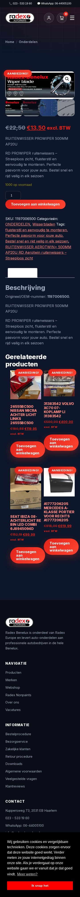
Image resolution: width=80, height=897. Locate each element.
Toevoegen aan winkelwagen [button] (27, 449)
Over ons (12, 702)
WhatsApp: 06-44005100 (24, 826)
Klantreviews (15, 786)
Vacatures (13, 710)
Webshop (12, 688)
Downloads (13, 764)
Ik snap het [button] (40, 885)
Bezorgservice (16, 742)
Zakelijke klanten (17, 749)
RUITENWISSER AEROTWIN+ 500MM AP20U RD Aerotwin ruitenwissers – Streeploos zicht (38, 252)
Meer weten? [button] (27, 874)
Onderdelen (28, 42)
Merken (11, 680)
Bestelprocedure (18, 734)
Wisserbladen (43, 224)
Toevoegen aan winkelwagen (35, 204)
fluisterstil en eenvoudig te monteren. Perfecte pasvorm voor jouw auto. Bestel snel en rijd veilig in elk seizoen (36, 235)
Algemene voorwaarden (23, 771)
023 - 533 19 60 (17, 818)
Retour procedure (18, 757)
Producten (13, 673)
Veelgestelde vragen (21, 779)
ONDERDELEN (17, 224)
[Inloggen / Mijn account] (49, 18)
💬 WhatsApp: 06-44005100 (54, 3)
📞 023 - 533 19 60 (20, 3)
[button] (67, 79)
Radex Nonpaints (18, 695)
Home (9, 42)
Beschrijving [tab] (23, 272)
